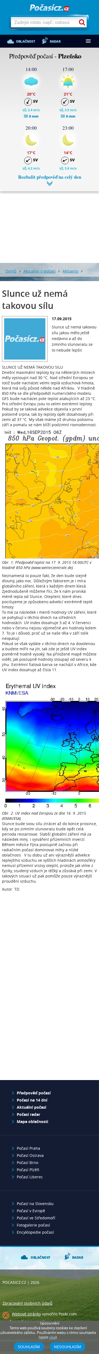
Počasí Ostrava (30, 1155)
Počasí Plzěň (28, 1169)
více (52, 1337)
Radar (55, 41)
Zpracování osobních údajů (27, 1303)
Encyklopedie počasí (35, 1232)
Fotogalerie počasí (33, 1225)
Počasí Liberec (30, 1176)
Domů (11, 271)
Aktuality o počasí (39, 271)
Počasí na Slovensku (35, 1203)
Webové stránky (26, 1314)
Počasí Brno (27, 1162)
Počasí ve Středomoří (36, 1217)
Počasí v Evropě (31, 1210)
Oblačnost (25, 41)
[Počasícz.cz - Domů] (49, 8)
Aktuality (70, 271)
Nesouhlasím (67, 1346)
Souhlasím (29, 1346)
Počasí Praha (28, 1148)
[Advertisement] (49, 223)
